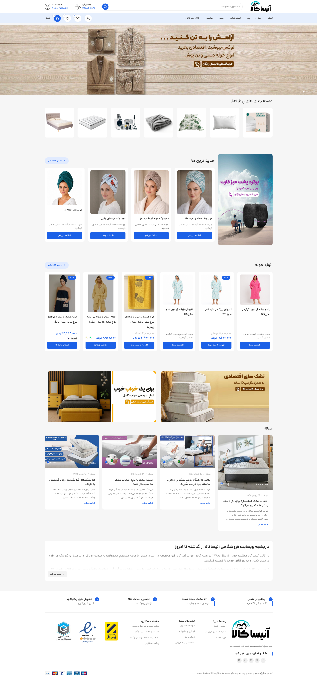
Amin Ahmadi (262, 484)
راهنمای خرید (220, 626)
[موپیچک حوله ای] (64, 187)
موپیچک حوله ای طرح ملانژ (197, 219)
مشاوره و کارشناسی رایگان (147, 632)
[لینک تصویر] (251, 630)
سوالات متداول (187, 626)
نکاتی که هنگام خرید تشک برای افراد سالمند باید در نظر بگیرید (189, 482)
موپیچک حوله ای (73, 210)
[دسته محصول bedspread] (192, 123)
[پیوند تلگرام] (239, 660)
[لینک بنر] (245, 199)
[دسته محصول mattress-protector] (258, 123)
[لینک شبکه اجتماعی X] (257, 660)
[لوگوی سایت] (261, 7)
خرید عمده (221, 638)
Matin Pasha (205, 463)
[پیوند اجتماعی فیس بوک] (263, 660)
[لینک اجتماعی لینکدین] (245, 660)
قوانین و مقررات (187, 631)
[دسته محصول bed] (59, 123)
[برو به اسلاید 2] (310, 91)
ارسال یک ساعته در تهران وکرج (144, 638)
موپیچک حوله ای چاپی (113, 219)
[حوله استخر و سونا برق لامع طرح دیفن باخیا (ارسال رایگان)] (139, 293)
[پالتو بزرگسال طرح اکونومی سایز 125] (255, 289)
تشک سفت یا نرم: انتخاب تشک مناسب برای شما (134, 482)
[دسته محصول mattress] (92, 123)
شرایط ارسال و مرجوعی (215, 632)
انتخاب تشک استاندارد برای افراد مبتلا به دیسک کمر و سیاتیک (245, 503)
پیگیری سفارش (152, 643)
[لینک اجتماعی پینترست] (251, 660)
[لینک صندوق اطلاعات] (260, 599)
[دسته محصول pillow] (224, 123)
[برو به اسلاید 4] (304, 91)
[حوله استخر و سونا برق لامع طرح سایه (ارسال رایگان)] (62, 293)
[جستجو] (105, 7)
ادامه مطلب (263, 524)
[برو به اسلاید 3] (307, 91)
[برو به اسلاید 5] (300, 91)
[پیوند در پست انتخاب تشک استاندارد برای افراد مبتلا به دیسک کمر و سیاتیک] (245, 462)
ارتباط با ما (190, 637)
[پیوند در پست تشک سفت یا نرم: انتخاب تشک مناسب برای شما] (129, 451)
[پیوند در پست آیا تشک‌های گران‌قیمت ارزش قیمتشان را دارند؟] (72, 451)
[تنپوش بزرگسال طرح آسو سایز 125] (216, 289)
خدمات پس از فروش (185, 643)
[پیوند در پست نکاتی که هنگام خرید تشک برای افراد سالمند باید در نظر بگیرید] (187, 451)
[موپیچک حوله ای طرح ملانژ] (194, 192)
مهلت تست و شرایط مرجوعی (145, 626)
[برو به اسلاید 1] (314, 91)
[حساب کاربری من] (88, 18)
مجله (266, 495)
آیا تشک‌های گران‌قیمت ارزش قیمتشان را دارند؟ (72, 482)
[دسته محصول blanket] (158, 123)
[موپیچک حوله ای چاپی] (107, 192)
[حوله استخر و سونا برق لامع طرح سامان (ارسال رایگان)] (101, 293)
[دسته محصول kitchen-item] (125, 123)
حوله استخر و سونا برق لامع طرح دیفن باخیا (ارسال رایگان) (139, 322)
